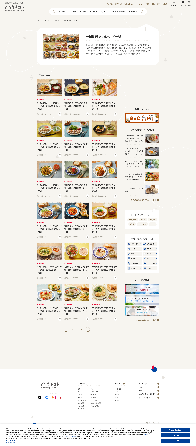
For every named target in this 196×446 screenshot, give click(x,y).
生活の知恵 (135, 11)
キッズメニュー (120, 400)
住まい (106, 11)
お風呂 (94, 11)
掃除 (74, 11)
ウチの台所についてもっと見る (143, 200)
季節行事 (93, 395)
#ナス (153, 224)
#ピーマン (142, 224)
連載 (153, 4)
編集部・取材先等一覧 (147, 394)
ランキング (143, 383)
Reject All (175, 435)
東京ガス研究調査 (95, 403)
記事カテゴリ (129, 4)
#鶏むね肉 (132, 220)
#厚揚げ (153, 220)
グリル (117, 392)
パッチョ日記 (94, 406)
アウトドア (93, 400)
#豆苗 (143, 220)
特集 (147, 4)
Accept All (175, 441)
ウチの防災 (81, 403)
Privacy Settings (175, 430)
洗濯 (84, 11)
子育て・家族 (94, 392)
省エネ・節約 (120, 11)
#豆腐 (132, 224)
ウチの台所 (81, 406)
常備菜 (117, 397)
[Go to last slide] (54, 11)
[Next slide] (141, 11)
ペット (92, 389)
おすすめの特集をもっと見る (144, 320)
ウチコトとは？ (162, 4)
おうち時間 (93, 397)
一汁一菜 (41, 100)
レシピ (140, 4)
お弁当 (117, 395)
